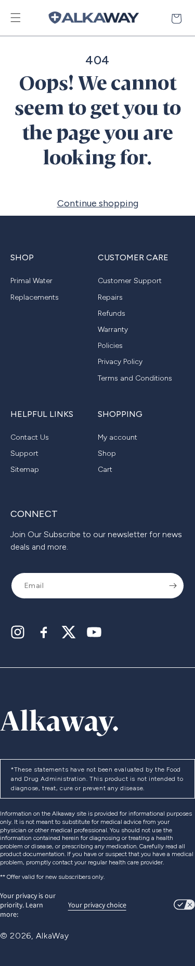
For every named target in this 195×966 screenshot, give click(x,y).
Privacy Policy (120, 361)
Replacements (34, 297)
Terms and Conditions (135, 378)
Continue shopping (97, 203)
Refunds (111, 313)
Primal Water (31, 280)
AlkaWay (52, 936)
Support (24, 453)
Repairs (110, 297)
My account (117, 437)
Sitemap (24, 469)
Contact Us (29, 437)
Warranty (113, 329)
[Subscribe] (172, 585)
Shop (107, 453)
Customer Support (130, 280)
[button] (15, 17)
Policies (110, 345)
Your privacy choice (97, 904)
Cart (105, 469)
